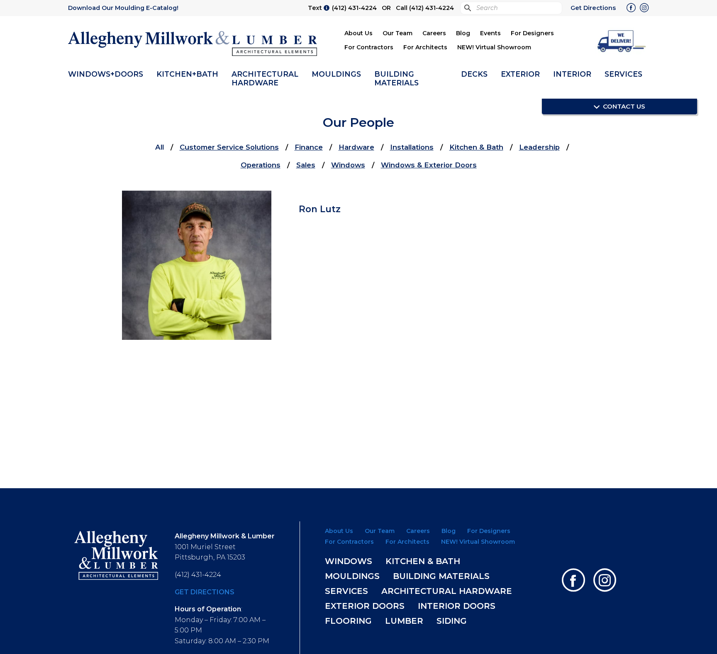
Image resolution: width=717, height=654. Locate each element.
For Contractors (368, 47)
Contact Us (623, 106)
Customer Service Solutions (229, 147)
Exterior (520, 74)
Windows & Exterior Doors (429, 165)
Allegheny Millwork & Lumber (193, 43)
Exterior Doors (365, 606)
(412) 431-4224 (354, 8)
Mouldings (336, 74)
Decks (474, 74)
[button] (622, 40)
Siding (452, 621)
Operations (260, 165)
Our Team (397, 33)
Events (490, 33)
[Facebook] (631, 8)
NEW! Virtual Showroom (494, 47)
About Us (358, 33)
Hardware (356, 147)
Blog (463, 33)
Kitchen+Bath (187, 74)
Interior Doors (456, 606)
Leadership (539, 147)
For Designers (532, 33)
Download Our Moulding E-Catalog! (123, 8)
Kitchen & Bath (476, 147)
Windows (348, 165)
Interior (572, 74)
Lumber (404, 621)
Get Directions (593, 8)
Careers (434, 33)
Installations (412, 147)
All (159, 147)
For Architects (425, 47)
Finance (309, 147)
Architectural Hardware (265, 78)
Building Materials (396, 78)
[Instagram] (644, 8)
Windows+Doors (105, 74)
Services (623, 74)
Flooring (348, 621)
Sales (305, 165)
